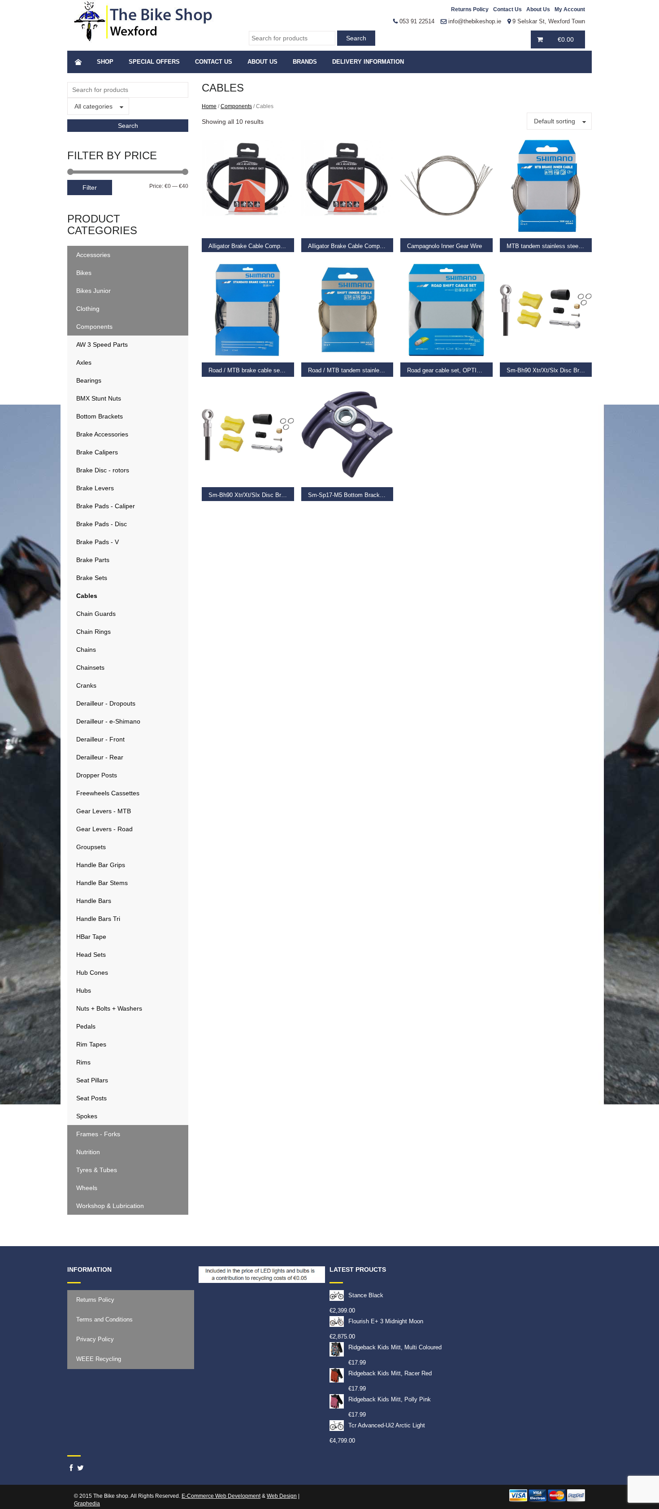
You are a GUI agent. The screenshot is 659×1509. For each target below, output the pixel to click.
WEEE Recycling (98, 1359)
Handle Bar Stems (102, 882)
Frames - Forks (98, 1134)
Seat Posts (91, 1098)
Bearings (88, 380)
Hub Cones (92, 972)
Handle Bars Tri (98, 918)
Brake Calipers (97, 452)
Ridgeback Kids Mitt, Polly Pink (389, 1399)
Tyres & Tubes (96, 1169)
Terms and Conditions (104, 1319)
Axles (83, 362)
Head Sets (91, 954)
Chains (86, 649)
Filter (89, 187)
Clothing (88, 308)
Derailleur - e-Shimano (108, 721)
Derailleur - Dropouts (105, 703)
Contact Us (507, 9)
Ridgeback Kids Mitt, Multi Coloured (395, 1347)
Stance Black (365, 1295)
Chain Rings (93, 631)
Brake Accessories (102, 434)
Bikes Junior (93, 290)
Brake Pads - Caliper (105, 506)
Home (209, 106)
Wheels (86, 1187)
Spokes (86, 1116)
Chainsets (90, 667)
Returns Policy (470, 9)
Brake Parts (92, 559)
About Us (538, 9)
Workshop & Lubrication (110, 1205)
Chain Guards (96, 613)
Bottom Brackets (99, 416)
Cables (86, 595)
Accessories (93, 254)
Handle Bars (93, 900)
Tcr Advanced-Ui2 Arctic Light (386, 1425)
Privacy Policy (95, 1339)
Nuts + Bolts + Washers (109, 1008)
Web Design (282, 1496)
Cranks (86, 685)
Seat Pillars (92, 1080)
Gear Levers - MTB (103, 811)
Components (94, 326)
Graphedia (87, 1503)
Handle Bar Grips (100, 864)
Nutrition (88, 1152)
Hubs (83, 990)
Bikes (83, 272)
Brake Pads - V (97, 541)
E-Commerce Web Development (221, 1496)
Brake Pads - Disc (101, 524)
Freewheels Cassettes (107, 793)
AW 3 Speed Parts (102, 344)
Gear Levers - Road (104, 829)
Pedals (85, 1026)
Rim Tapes (91, 1044)
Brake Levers (95, 488)
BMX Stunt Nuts (98, 398)
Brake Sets (91, 577)
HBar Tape (91, 936)
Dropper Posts (96, 775)
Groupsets (91, 846)
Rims (83, 1062)
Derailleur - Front (100, 739)
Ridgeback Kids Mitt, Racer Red (390, 1373)
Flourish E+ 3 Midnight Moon (385, 1321)
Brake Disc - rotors (102, 470)
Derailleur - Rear (99, 757)
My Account (570, 9)
